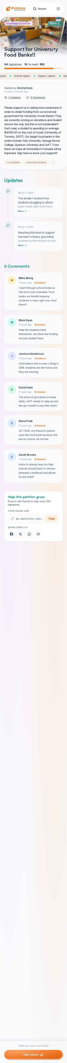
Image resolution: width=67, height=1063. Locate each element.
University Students (36, 162)
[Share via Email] (38, 534)
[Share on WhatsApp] (29, 534)
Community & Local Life (18, 23)
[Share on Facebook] (11, 534)
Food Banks (13, 162)
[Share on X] (20, 534)
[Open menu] (58, 9)
